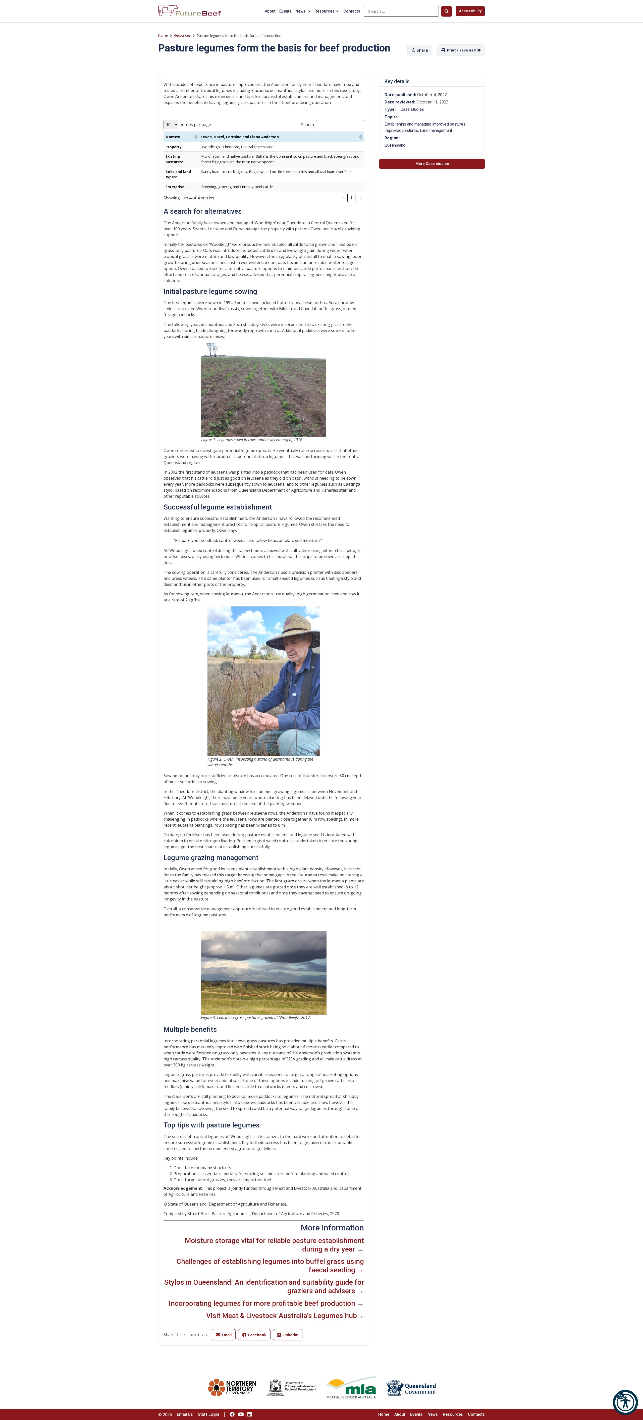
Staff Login (208, 1414)
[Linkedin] (249, 1414)
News (300, 11)
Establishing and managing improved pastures (425, 124)
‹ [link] (343, 198)
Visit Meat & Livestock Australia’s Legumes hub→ (285, 1316)
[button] (625, 1402)
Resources (324, 11)
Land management (436, 130)
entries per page (195, 125)
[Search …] (401, 11)
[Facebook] (232, 1414)
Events (285, 11)
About (270, 11)
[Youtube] (240, 1414)
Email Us (185, 1414)
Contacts (351, 11)
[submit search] (446, 11)
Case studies (412, 109)
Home (163, 35)
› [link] (360, 198)
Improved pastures (401, 130)
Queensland (395, 145)
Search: (308, 125)
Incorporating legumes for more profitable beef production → (266, 1303)
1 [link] (351, 198)
